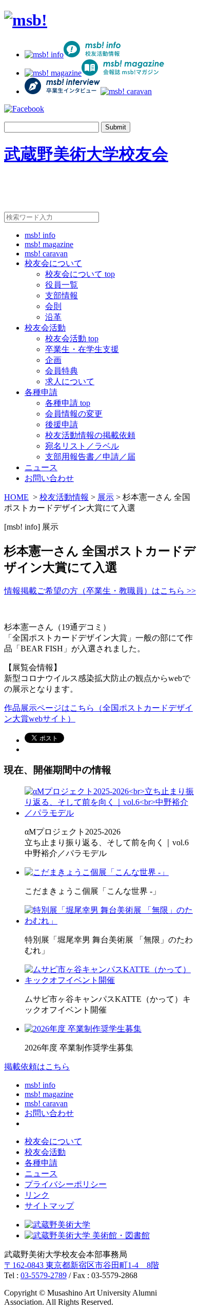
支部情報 (61, 295)
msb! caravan (46, 253)
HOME (16, 497)
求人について (69, 381)
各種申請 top (67, 403)
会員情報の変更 (74, 413)
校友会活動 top (71, 338)
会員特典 (61, 370)
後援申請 (61, 424)
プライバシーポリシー (66, 1184)
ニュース (41, 467)
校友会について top (80, 274)
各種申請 (41, 392)
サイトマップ (49, 1205)
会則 (53, 306)
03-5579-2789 (44, 1275)
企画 (53, 360)
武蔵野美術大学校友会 (86, 154)
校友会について (53, 263)
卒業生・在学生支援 (82, 349)
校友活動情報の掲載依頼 (90, 435)
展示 (105, 497)
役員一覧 (61, 284)
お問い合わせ (49, 478)
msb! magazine (49, 244)
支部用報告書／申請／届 (90, 456)
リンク (37, 1195)
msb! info (40, 235)
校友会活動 (45, 327)
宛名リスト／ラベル (82, 446)
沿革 (53, 317)
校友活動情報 (64, 497)
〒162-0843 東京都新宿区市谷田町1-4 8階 (81, 1265)
